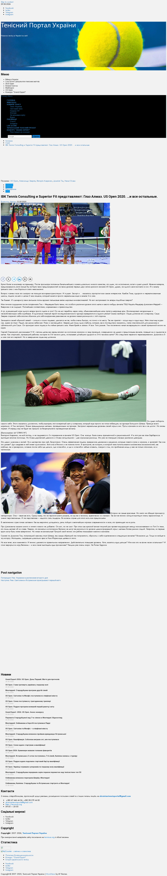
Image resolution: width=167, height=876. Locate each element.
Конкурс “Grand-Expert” (15, 92)
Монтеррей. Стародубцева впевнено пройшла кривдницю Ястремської (35, 734)
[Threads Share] (25, 279)
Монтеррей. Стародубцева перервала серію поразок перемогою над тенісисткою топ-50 (43, 772)
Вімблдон (9, 88)
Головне (9, 187)
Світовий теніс (16, 109)
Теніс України (16, 106)
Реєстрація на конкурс (20, 132)
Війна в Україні (11, 79)
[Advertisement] (69, 54)
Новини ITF (15, 111)
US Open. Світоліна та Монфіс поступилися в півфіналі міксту (31, 696)
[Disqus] (83, 610)
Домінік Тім (58, 181)
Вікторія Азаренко (44, 181)
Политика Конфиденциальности (19, 855)
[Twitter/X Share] (8, 279)
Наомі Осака (70, 181)
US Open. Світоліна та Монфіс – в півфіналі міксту (26, 729)
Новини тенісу (14, 104)
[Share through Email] (30, 279)
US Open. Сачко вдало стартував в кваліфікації (25, 745)
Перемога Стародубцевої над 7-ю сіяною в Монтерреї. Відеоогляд (33, 718)
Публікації (12, 119)
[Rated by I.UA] (6, 849)
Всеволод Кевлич (9, 201)
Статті (12, 121)
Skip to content (7, 2)
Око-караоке (10, 189)
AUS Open (9, 83)
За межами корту (17, 115)
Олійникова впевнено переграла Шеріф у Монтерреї (27, 778)
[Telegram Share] (14, 279)
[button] (6, 96)
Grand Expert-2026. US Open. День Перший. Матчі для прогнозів (32, 679)
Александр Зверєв (27, 181)
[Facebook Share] (3, 279)
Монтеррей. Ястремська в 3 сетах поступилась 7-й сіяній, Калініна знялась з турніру (41, 756)
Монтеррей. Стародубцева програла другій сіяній (26, 690)
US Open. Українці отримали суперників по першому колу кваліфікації (34, 767)
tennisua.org (49, 837)
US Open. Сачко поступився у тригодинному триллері (28, 701)
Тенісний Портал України (38, 25)
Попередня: (24, 578)
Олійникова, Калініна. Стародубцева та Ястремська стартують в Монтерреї (37, 783)
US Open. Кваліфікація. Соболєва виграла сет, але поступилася (32, 739)
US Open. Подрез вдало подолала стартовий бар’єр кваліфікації (32, 761)
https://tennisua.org (13, 804)
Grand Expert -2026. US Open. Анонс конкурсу (24, 712)
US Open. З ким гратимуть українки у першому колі (26, 685)
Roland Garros (11, 86)
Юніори (13, 113)
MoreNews (50, 874)
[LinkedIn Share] (19, 279)
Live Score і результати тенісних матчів (22, 81)
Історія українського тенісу (17, 859)
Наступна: (31, 580)
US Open (9, 90)
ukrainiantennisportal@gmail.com (19, 802)
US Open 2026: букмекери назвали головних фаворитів (28, 750)
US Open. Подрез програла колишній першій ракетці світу (29, 707)
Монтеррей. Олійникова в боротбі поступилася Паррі (27, 723)
